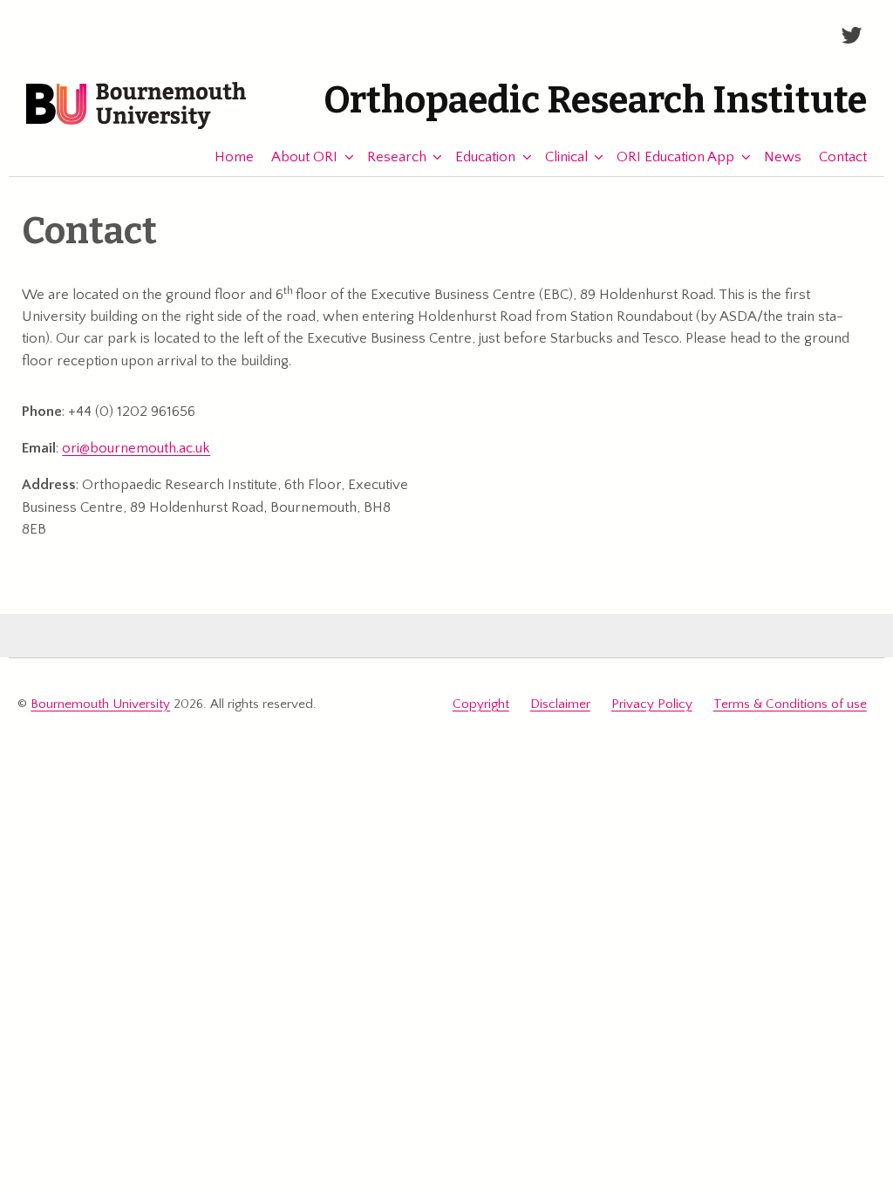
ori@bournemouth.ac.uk (136, 448)
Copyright (481, 704)
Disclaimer (560, 704)
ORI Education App (675, 157)
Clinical (566, 157)
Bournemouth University (136, 106)
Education (485, 157)
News (782, 157)
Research (396, 157)
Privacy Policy (651, 704)
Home (234, 157)
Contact (843, 157)
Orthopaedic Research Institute (595, 100)
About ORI (304, 157)
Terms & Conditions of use (790, 704)
